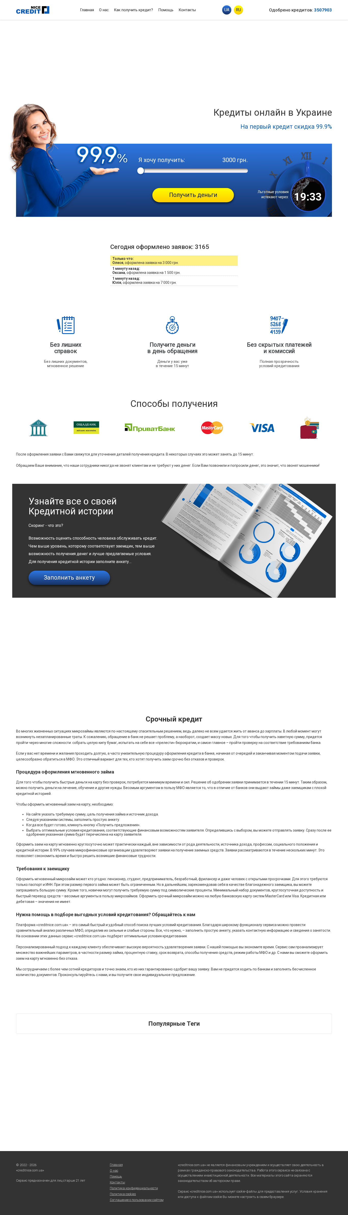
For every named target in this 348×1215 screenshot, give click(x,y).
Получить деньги (193, 195)
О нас (104, 10)
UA (226, 9)
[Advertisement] (174, 58)
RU (238, 9)
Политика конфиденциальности (134, 1188)
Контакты (187, 10)
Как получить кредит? (133, 10)
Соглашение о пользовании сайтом (137, 1200)
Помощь (165, 10)
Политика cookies (123, 1194)
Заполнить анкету (69, 577)
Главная (87, 10)
